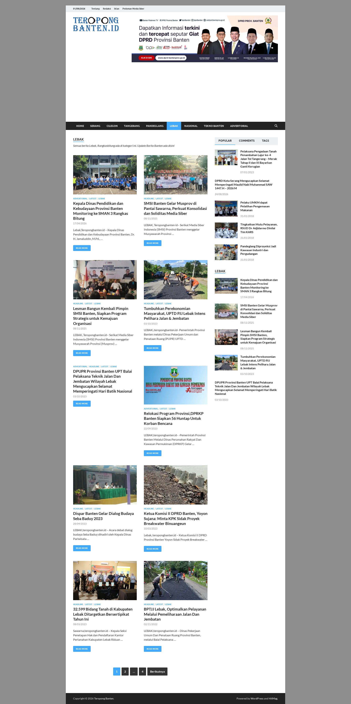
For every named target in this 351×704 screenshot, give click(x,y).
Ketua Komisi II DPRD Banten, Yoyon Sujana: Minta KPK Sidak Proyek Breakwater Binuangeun (175, 518)
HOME (80, 125)
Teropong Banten (104, 698)
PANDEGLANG (155, 125)
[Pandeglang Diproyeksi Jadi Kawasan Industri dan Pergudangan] (226, 246)
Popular (225, 140)
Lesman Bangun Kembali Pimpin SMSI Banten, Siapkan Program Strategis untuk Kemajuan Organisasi (258, 336)
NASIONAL (191, 125)
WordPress (257, 698)
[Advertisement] (175, 94)
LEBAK (174, 125)
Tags (265, 140)
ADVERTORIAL (239, 125)
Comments (247, 140)
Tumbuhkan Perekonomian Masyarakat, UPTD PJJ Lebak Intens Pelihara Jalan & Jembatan (174, 313)
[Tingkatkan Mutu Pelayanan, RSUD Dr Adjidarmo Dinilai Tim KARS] (226, 224)
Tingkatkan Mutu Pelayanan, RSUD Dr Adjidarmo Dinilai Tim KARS (259, 228)
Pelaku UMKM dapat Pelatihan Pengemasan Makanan (255, 206)
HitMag (273, 698)
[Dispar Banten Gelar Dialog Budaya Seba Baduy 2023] (105, 484)
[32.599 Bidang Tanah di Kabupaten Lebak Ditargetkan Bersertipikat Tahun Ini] (105, 580)
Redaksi (107, 8)
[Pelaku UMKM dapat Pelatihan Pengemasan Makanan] (226, 202)
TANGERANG (132, 125)
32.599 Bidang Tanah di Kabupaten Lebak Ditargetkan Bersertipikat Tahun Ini (103, 614)
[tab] (225, 141)
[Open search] (276, 126)
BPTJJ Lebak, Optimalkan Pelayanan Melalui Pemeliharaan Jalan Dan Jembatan (175, 614)
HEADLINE (149, 198)
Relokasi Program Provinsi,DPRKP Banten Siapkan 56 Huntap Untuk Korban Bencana (173, 418)
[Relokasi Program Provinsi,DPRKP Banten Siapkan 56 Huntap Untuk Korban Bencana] (175, 384)
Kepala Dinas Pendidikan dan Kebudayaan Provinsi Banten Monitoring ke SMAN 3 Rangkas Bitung (259, 285)
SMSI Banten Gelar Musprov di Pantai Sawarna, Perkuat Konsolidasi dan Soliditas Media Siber (175, 208)
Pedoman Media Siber (133, 8)
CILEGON (112, 125)
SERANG (95, 125)
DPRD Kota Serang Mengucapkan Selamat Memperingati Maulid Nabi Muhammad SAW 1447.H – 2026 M (243, 184)
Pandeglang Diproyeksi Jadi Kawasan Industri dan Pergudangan (258, 250)
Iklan (116, 8)
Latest (93, 198)
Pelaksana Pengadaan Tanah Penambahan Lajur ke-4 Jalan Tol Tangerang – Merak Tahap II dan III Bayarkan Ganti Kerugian (258, 158)
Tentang (95, 8)
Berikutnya (157, 671)
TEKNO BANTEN (214, 125)
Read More (80, 247)
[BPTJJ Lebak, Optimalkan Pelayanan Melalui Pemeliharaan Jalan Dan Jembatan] (175, 580)
